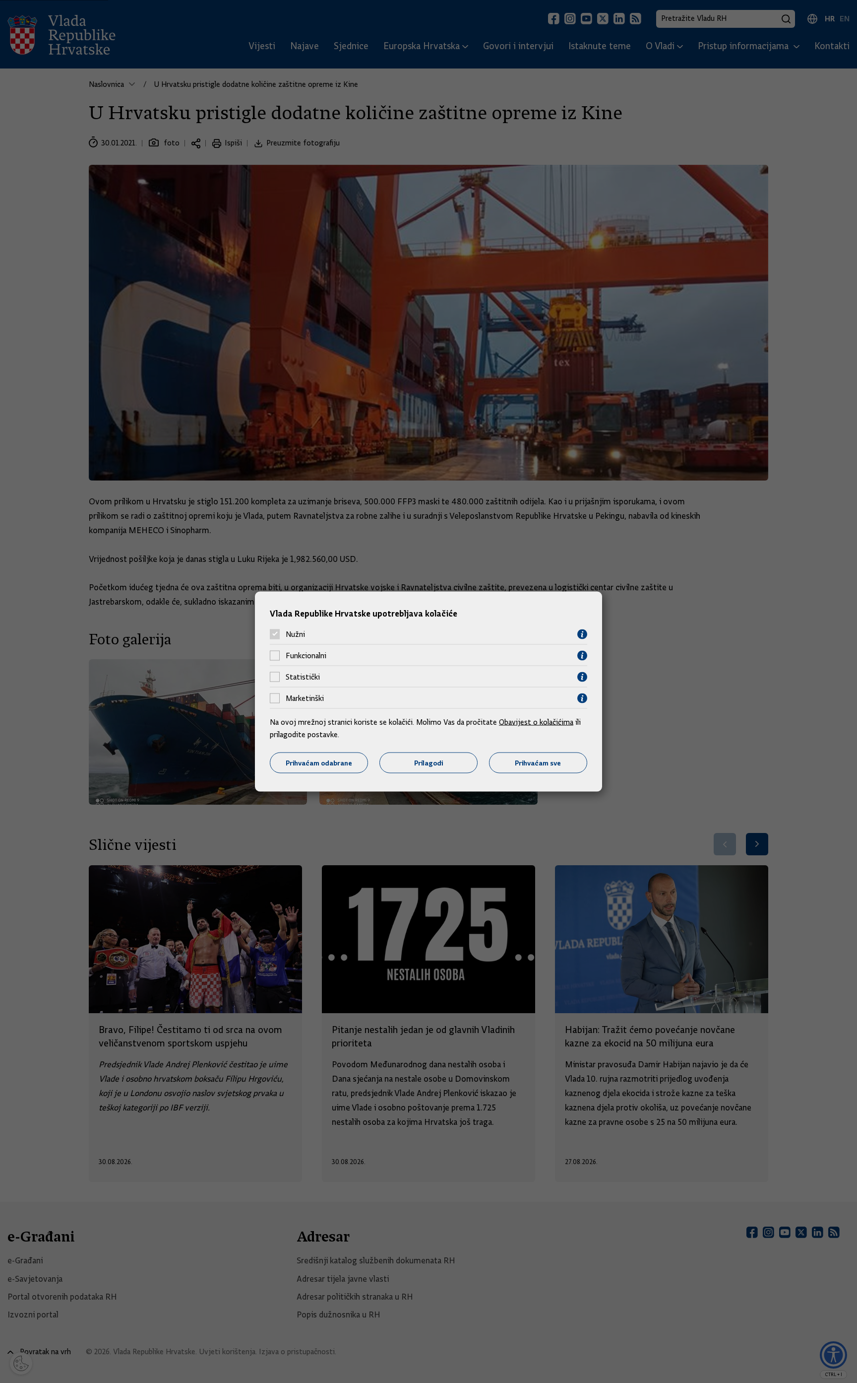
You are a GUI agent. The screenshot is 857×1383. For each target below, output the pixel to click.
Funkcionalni (306, 655)
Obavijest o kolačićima (536, 721)
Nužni (295, 634)
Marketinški (305, 698)
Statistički (303, 677)
